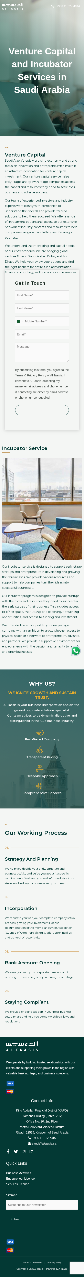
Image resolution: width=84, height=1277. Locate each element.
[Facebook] (8, 1151)
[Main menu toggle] (75, 20)
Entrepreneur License (20, 1178)
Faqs (9, 1189)
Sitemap (11, 1195)
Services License (17, 1184)
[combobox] (19, 321)
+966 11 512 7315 (43, 1138)
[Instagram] (24, 1151)
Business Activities (18, 1173)
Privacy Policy (55, 1262)
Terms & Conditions (32, 1262)
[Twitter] (16, 1151)
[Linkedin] (31, 1151)
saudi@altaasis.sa (44, 1143)
